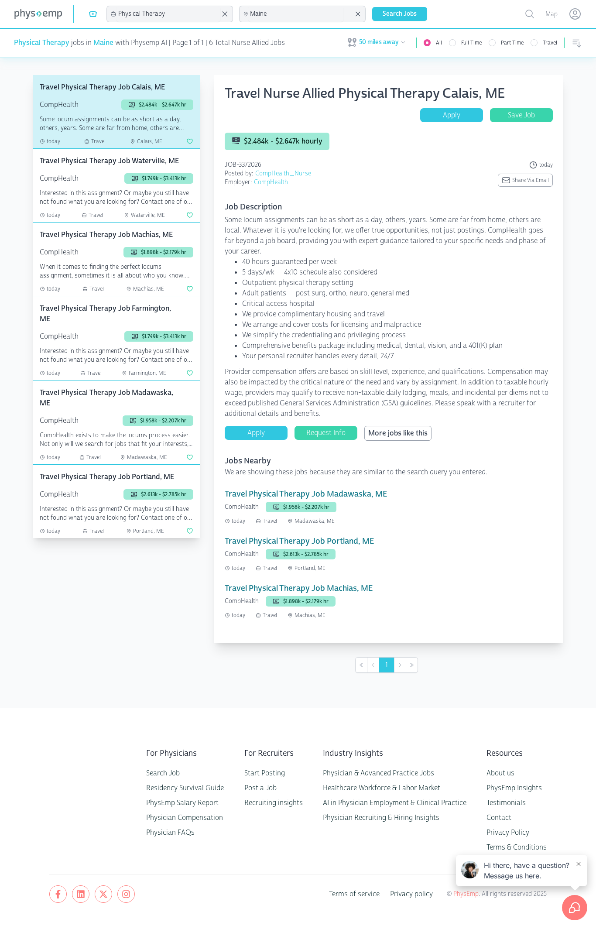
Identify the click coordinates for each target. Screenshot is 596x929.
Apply (451, 115)
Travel (550, 42)
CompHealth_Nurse (283, 173)
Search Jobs (400, 14)
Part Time (512, 42)
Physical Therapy (41, 42)
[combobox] (168, 14)
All (439, 42)
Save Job (521, 115)
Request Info (326, 432)
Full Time (471, 42)
